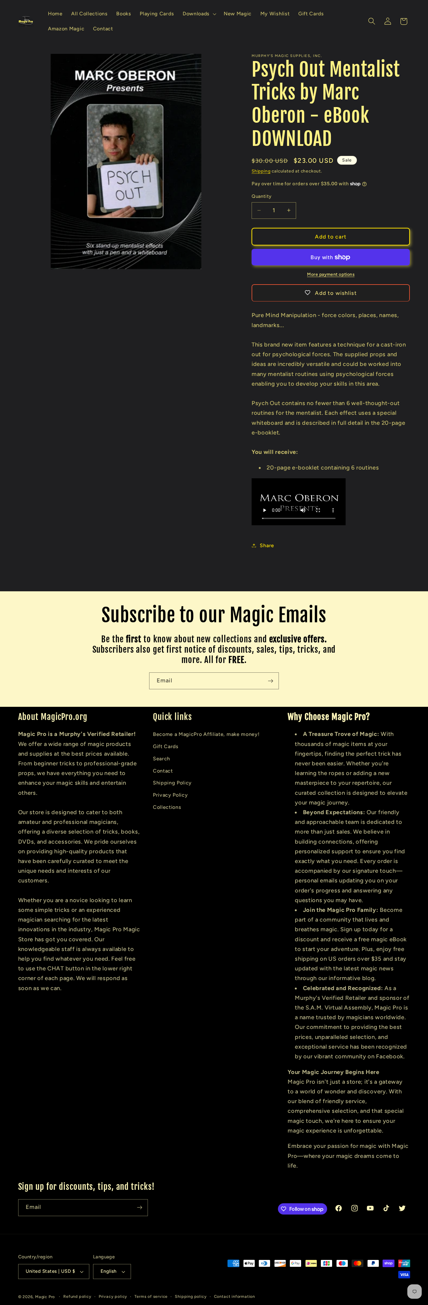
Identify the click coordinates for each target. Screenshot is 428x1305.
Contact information (234, 1296)
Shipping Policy (172, 783)
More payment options (331, 273)
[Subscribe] (271, 680)
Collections (167, 807)
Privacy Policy (170, 795)
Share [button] (267, 545)
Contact (163, 771)
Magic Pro (45, 1296)
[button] (198, 13)
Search (161, 759)
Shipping (261, 170)
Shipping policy (190, 1296)
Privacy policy (113, 1296)
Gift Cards (166, 746)
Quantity (262, 196)
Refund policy (77, 1296)
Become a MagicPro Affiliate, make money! (206, 734)
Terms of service (151, 1296)
